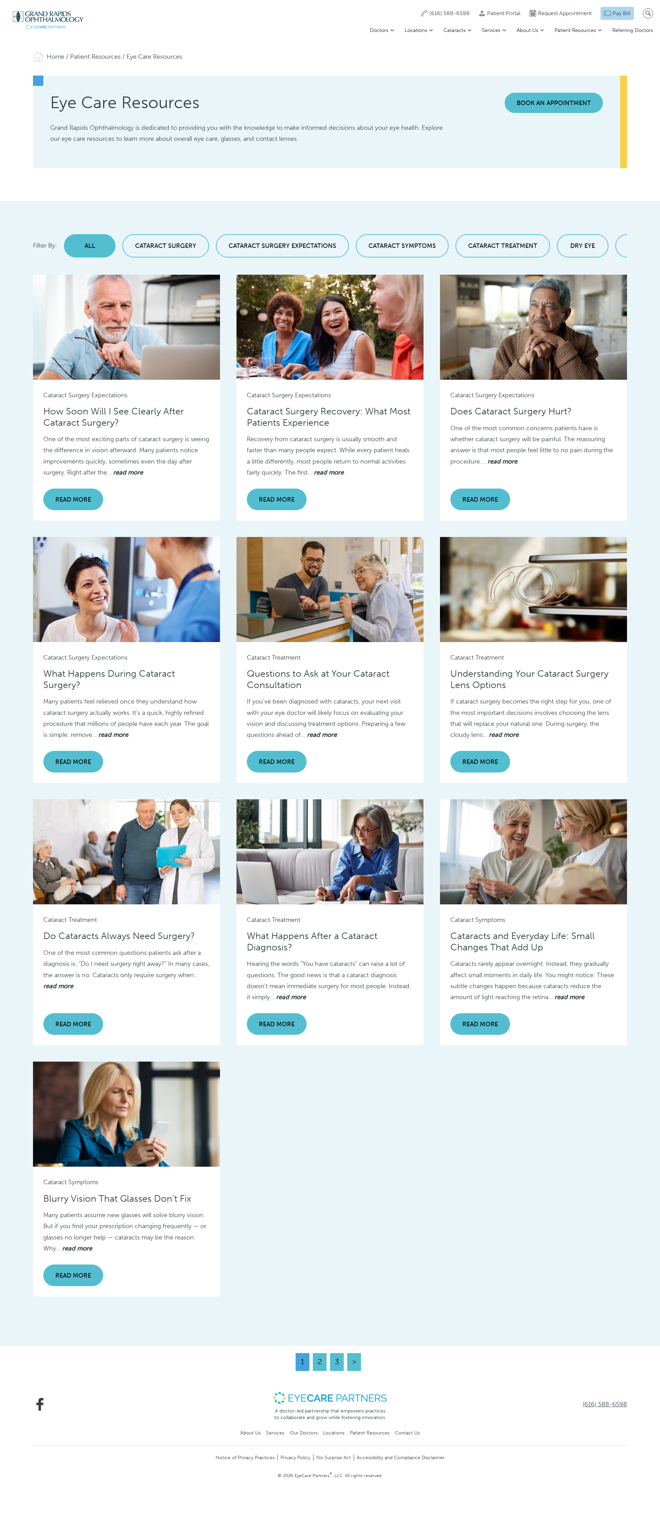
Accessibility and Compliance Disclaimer (400, 1457)
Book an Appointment (554, 103)
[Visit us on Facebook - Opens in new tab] (40, 1404)
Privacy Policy (295, 1457)
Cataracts (454, 30)
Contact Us (407, 1433)
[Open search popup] (648, 13)
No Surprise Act (333, 1457)
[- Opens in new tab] (330, 1397)
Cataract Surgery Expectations (282, 246)
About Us (527, 30)
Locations (416, 30)
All (90, 246)
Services (491, 30)
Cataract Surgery (165, 246)
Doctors (379, 30)
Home (55, 56)
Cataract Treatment (502, 246)
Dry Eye (582, 246)
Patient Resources (575, 30)
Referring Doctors (632, 30)
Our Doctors (304, 1433)
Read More (73, 499)
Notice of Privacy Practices (245, 1457)
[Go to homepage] (48, 20)
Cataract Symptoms (402, 246)
